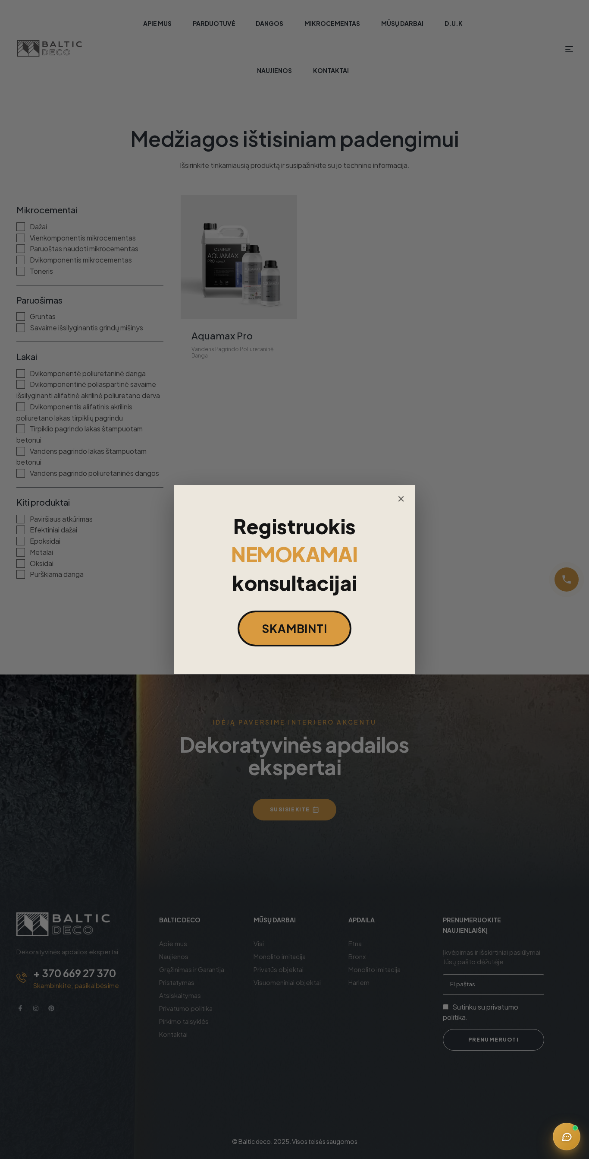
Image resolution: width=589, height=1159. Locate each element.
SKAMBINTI (294, 628)
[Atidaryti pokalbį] (566, 1136)
